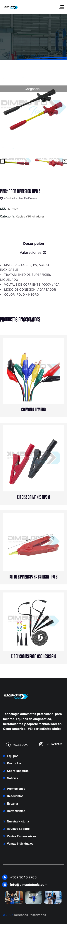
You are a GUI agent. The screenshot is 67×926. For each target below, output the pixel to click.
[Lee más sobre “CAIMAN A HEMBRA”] (41, 389)
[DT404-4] (50, 161)
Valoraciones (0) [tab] (34, 252)
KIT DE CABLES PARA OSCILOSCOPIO (33, 656)
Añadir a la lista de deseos (20, 198)
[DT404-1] (33, 107)
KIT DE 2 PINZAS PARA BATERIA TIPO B (33, 577)
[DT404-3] (17, 161)
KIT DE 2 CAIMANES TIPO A (33, 497)
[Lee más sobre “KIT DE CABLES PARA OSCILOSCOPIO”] (41, 636)
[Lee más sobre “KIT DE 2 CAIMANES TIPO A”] (41, 477)
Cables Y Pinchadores (30, 216)
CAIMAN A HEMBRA (33, 410)
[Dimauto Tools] (11, 7)
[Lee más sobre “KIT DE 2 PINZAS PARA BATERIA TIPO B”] (41, 556)
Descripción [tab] (33, 243)
